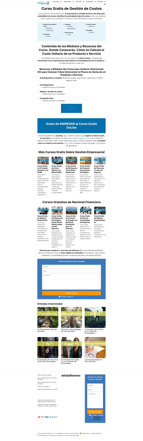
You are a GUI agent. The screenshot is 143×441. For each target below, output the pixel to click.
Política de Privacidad (80, 296)
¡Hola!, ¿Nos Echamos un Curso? (48, 389)
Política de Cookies (44, 386)
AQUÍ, (66, 143)
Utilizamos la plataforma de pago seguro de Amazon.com (47, 400)
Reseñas (100, 1)
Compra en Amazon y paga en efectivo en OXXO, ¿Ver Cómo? (47, 405)
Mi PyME (78, 1)
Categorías (89, 1)
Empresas (56, 1)
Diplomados (67, 1)
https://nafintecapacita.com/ (79, 138)
